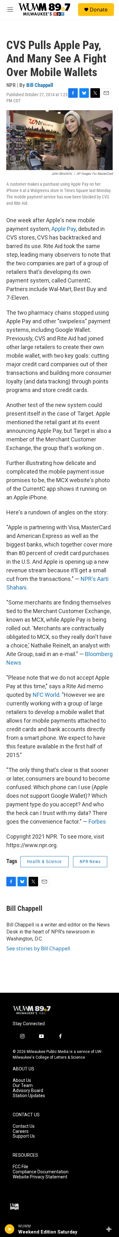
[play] (10, 1229)
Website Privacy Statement (40, 1177)
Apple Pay (63, 228)
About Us (22, 1080)
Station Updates (29, 1095)
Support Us (24, 1136)
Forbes (97, 821)
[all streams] (110, 1229)
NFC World (46, 694)
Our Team (23, 1085)
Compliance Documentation (41, 1171)
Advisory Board (28, 1090)
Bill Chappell (39, 85)
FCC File (20, 1166)
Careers (21, 1131)
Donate (99, 9)
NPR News (90, 861)
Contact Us (24, 1126)
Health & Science (44, 861)
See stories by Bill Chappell (38, 948)
